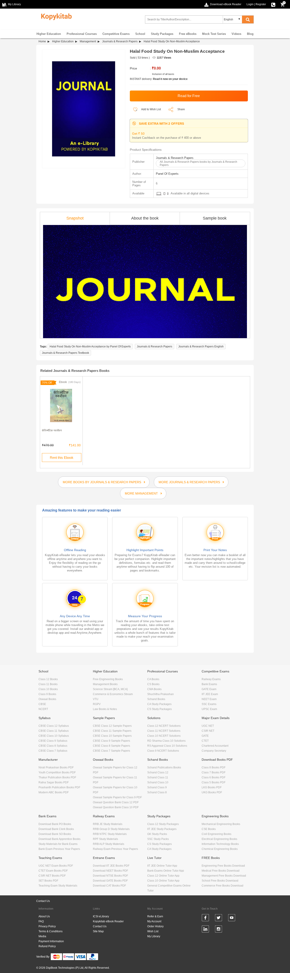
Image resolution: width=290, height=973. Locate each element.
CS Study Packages (159, 709)
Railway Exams (211, 679)
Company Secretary (214, 750)
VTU (95, 699)
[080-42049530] (273, 4)
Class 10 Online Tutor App (163, 880)
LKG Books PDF (212, 787)
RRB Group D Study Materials (111, 829)
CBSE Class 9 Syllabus (53, 740)
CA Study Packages (159, 704)
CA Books (153, 679)
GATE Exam (209, 689)
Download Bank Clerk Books (56, 829)
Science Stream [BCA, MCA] (110, 689)
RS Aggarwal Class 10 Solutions (167, 745)
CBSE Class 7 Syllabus (53, 750)
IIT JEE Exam (210, 694)
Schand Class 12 (157, 772)
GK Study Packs (157, 834)
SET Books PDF (48, 880)
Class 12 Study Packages (163, 824)
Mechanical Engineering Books (221, 824)
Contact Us (43, 901)
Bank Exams (209, 684)
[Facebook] (205, 918)
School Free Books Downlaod (220, 880)
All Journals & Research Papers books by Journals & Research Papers (198, 163)
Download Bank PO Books (55, 824)
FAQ (41, 921)
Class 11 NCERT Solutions (163, 730)
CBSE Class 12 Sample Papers (112, 725)
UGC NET (208, 725)
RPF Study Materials (105, 839)
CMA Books (154, 689)
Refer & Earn (155, 916)
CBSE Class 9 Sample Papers (111, 740)
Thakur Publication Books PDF (57, 777)
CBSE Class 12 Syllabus (54, 725)
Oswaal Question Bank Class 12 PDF (116, 802)
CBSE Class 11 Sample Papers (112, 730)
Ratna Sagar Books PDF (54, 782)
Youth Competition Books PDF (57, 772)
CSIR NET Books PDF (52, 875)
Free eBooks (187, 34)
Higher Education (48, 34)
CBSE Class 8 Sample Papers (111, 745)
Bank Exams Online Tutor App (165, 870)
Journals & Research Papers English (201, 346)
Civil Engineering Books (216, 834)
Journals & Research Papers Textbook (65, 352)
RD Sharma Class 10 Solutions (166, 740)
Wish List (152, 931)
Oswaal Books (47, 699)
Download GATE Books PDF (110, 880)
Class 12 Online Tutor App (163, 875)
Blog (250, 34)
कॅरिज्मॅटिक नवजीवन (52, 430)
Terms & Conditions (51, 931)
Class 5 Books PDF (213, 782)
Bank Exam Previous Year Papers (59, 849)
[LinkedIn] (205, 929)
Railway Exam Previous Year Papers (115, 849)
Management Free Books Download (224, 875)
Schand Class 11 (157, 777)
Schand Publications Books (164, 767)
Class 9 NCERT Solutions (163, 750)
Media (42, 936)
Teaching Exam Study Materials (58, 885)
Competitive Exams (116, 34)
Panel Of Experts (167, 173)
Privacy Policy (47, 926)
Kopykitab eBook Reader (108, 921)
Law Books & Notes (105, 709)
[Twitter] (218, 918)
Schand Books (156, 699)
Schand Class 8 (157, 792)
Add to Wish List (151, 109)
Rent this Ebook (61, 457)
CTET (205, 740)
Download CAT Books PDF (109, 885)
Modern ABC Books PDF (54, 792)
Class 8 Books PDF (213, 767)
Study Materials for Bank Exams (58, 844)
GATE (205, 735)
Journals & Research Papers (120, 41)
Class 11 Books (48, 684)
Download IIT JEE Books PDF (111, 865)
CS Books (153, 684)
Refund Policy (47, 946)
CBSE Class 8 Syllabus (53, 745)
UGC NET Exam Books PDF (56, 865)
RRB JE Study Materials (107, 824)
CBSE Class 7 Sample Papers (111, 750)
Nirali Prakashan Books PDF (56, 767)
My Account (154, 921)
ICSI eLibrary (101, 916)
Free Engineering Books (108, 679)
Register (261, 4)
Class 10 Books (48, 689)
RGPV (97, 704)
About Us (44, 916)
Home (42, 41)
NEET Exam (209, 699)
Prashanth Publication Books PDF (59, 787)
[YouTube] (231, 918)
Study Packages (162, 34)
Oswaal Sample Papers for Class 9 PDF (117, 797)
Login (250, 4)
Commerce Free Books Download (222, 885)
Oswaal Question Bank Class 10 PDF (116, 807)
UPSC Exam (209, 709)
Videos (236, 34)
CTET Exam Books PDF (53, 870)
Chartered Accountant (215, 745)
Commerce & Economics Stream (113, 694)
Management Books (105, 684)
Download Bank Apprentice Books (59, 839)
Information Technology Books (220, 844)
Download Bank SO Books (55, 834)
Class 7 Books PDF (213, 772)
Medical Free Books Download (220, 870)
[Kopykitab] (55, 16)
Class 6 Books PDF (213, 777)
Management (88, 41)
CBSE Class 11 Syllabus (54, 730)
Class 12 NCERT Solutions (164, 725)
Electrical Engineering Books (219, 839)
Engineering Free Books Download (223, 865)
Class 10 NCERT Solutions (164, 735)
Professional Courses (82, 34)
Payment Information (51, 941)
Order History (155, 926)
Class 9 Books (47, 694)
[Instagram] (218, 929)
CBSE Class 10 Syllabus (54, 735)
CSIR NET (208, 730)
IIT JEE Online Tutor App (162, 865)
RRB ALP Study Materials (108, 844)
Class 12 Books (48, 679)
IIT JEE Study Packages (161, 829)
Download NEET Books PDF (110, 870)
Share (181, 109)
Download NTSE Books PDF (110, 875)
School (140, 34)
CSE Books (209, 829)
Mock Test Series (214, 34)
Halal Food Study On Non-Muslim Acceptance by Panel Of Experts (90, 346)
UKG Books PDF (212, 792)
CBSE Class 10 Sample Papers (112, 735)
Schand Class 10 (157, 782)
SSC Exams (209, 704)
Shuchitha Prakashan (160, 694)
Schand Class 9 (157, 787)
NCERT (43, 709)
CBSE (42, 704)
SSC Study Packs (158, 839)
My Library (153, 936)
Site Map (98, 931)
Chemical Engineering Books (220, 849)
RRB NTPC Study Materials (110, 834)
